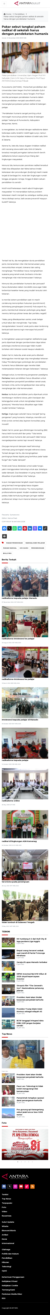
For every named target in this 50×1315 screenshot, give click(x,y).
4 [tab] (28, 1162)
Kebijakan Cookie (10, 1285)
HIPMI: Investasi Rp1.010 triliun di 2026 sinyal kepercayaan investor (31, 976)
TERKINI (6, 931)
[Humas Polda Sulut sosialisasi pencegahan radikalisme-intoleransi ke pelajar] (25, 662)
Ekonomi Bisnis (9, 1230)
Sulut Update (8, 1222)
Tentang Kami (8, 1290)
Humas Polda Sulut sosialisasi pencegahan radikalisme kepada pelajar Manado (23, 596)
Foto (4, 1123)
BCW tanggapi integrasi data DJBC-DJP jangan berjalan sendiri (30, 1023)
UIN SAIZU (24, 548)
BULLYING (7, 553)
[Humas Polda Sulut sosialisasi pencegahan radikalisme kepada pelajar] (25, 743)
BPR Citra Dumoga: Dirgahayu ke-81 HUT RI (24, 1153)
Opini (4, 1271)
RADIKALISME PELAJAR (35, 543)
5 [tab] (32, 1162)
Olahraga (6, 1249)
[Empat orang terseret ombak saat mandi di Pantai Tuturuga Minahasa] (8, 954)
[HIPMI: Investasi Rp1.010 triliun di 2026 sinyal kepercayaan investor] (8, 977)
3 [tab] (25, 1162)
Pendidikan (19, 14)
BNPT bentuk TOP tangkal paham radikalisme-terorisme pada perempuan (24, 880)
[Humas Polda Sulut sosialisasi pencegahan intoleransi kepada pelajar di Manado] (25, 702)
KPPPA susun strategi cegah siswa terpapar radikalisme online (23, 799)
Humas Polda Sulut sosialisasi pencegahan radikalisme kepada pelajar (23, 758)
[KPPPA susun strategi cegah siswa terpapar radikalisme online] (25, 784)
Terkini (5, 1194)
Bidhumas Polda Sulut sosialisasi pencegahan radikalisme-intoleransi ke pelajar (24, 637)
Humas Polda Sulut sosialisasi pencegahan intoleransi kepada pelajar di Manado (23, 718)
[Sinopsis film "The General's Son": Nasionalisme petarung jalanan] (8, 989)
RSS (3, 1298)
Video (4, 1211)
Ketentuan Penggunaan (13, 1277)
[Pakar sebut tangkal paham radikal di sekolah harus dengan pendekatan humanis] (23, 1054)
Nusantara (6, 1216)
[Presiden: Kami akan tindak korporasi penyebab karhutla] (8, 1001)
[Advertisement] (25, 231)
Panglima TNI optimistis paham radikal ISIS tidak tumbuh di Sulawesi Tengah (23, 921)
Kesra (4, 1239)
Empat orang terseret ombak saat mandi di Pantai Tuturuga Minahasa (31, 953)
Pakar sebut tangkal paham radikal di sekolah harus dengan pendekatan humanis (24, 17)
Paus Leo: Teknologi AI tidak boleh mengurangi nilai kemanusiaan (30, 1088)
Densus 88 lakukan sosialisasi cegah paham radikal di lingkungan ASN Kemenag (23, 840)
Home (9, 14)
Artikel (5, 1235)
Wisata (5, 1226)
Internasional (8, 1243)
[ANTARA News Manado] (27, 3)
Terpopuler (7, 1203)
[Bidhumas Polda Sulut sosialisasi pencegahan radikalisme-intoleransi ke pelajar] (25, 621)
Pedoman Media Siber (12, 1294)
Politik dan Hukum (10, 1254)
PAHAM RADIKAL (10, 548)
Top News (7, 1034)
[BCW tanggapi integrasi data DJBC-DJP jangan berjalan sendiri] (8, 1024)
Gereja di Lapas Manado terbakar (32, 962)
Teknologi (6, 1266)
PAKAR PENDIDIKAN (14, 543)
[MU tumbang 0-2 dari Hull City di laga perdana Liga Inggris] (8, 942)
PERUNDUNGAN (37, 548)
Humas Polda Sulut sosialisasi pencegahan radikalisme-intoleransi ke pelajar (23, 677)
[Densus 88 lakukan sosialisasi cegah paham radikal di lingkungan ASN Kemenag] (25, 824)
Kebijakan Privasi (9, 1281)
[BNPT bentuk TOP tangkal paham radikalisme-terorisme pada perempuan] (25, 865)
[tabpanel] (25, 1144)
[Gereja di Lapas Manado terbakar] (8, 966)
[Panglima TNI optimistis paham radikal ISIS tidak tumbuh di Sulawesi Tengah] (25, 905)
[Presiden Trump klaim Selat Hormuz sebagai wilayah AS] (8, 1012)
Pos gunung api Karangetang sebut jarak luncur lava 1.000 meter (30, 1112)
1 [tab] (18, 1162)
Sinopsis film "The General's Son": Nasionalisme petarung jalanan (30, 988)
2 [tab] (21, 1162)
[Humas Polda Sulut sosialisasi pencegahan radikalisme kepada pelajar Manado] (25, 581)
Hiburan (5, 1262)
